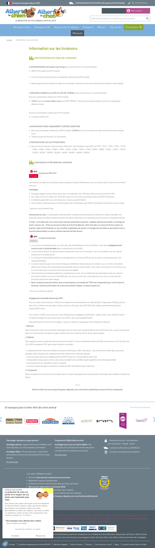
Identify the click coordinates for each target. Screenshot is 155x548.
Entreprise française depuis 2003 (26, 3)
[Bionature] (86, 421)
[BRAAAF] (141, 421)
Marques (77, 33)
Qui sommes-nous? (103, 544)
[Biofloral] (50, 421)
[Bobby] (122, 421)
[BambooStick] (13, 421)
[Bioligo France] (68, 421)
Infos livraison (77, 544)
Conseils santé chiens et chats (134, 544)
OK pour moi (40, 536)
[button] (5, 544)
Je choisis (15, 536)
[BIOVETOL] (104, 421)
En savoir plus (12, 462)
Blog (117, 544)
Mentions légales (61, 544)
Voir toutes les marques (140, 407)
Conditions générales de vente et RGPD (34, 544)
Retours (88, 544)
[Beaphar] (32, 421)
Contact (12, 544)
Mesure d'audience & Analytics (17, 523)
